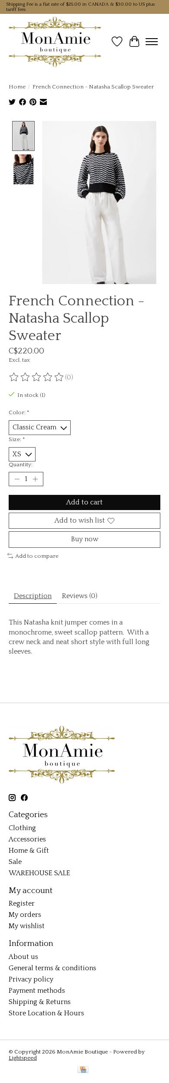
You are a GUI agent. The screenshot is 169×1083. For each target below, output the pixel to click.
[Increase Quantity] (35, 479)
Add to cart (84, 502)
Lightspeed (23, 1058)
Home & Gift (29, 850)
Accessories (27, 839)
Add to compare (36, 556)
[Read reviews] (37, 377)
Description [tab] (33, 596)
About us (23, 957)
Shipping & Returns (40, 1002)
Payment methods (37, 991)
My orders (25, 915)
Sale (15, 862)
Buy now (84, 539)
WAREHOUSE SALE (39, 873)
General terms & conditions (52, 968)
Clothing (22, 828)
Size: (17, 439)
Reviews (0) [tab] (80, 596)
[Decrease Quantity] (17, 479)
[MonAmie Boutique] (55, 41)
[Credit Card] (83, 1070)
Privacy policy (31, 979)
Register (22, 903)
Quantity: (20, 464)
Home (17, 87)
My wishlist (27, 926)
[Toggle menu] (151, 41)
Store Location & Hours (46, 1013)
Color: (19, 412)
